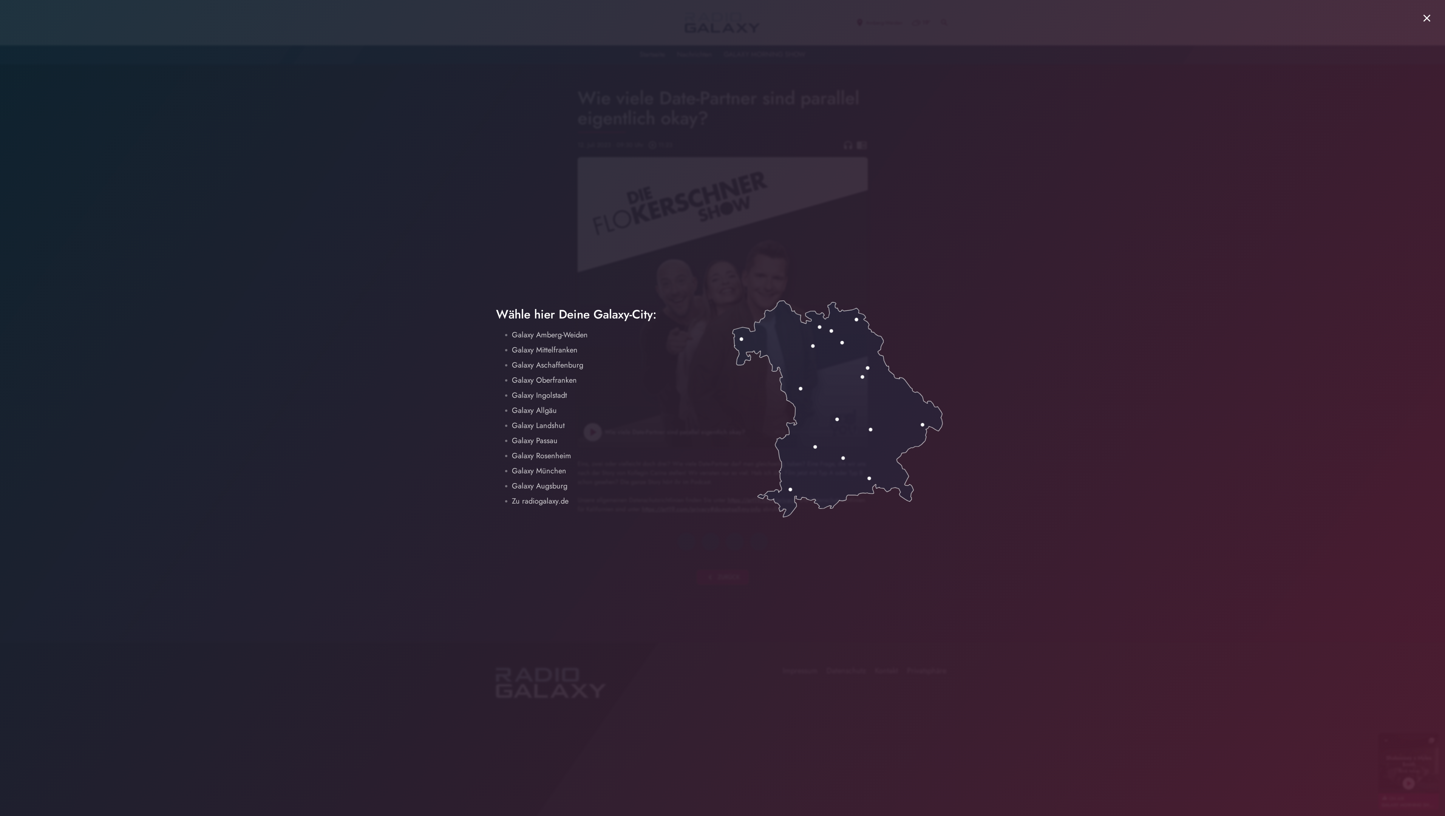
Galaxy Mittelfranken (545, 350)
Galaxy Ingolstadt (539, 395)
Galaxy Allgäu (534, 410)
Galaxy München (539, 470)
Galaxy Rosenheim (541, 455)
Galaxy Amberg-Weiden (550, 334)
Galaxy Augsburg (539, 486)
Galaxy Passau (535, 440)
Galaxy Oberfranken (544, 380)
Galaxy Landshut (538, 425)
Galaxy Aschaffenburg (547, 365)
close (1427, 18)
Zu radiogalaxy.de (540, 501)
